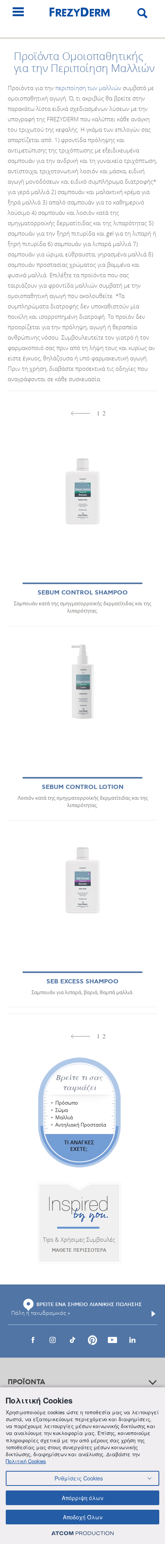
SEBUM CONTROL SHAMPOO (83, 593)
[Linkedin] (132, 1340)
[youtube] (112, 1340)
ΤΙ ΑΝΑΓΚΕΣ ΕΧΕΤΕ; (79, 1145)
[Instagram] (52, 1340)
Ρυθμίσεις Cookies (78, 1478)
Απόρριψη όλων (82, 1498)
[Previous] (80, 413)
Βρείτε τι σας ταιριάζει (79, 1082)
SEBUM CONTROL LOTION (83, 787)
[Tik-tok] (72, 1340)
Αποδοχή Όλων (82, 1517)
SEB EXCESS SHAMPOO (82, 982)
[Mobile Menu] (18, 11)
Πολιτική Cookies (26, 1461)
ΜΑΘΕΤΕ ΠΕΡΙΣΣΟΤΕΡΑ (79, 1250)
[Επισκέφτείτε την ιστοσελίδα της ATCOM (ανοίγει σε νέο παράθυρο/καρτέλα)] (82, 1533)
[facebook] (32, 1340)
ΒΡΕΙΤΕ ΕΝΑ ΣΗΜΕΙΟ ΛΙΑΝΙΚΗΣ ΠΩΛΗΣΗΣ (89, 1304)
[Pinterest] (92, 1340)
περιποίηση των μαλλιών (88, 88)
